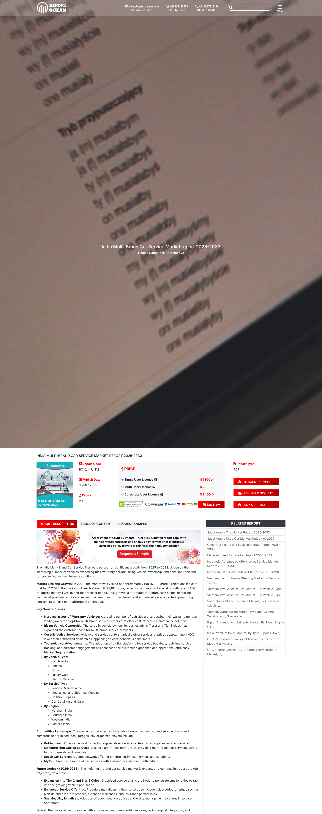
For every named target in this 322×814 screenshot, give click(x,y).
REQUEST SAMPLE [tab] (132, 524)
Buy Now (213, 504)
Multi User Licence (138, 487)
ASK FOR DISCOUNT (257, 493)
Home (142, 253)
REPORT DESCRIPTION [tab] (57, 524)
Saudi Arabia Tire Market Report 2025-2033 (238, 532)
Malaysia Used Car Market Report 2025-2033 (239, 555)
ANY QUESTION (253, 505)
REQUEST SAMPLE (256, 482)
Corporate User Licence (142, 494)
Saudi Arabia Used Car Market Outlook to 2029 (240, 538)
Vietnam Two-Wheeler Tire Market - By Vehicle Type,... (245, 589)
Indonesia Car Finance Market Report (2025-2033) (243, 572)
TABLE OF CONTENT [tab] (96, 524)
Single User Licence (138, 479)
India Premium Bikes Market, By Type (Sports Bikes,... (244, 633)
